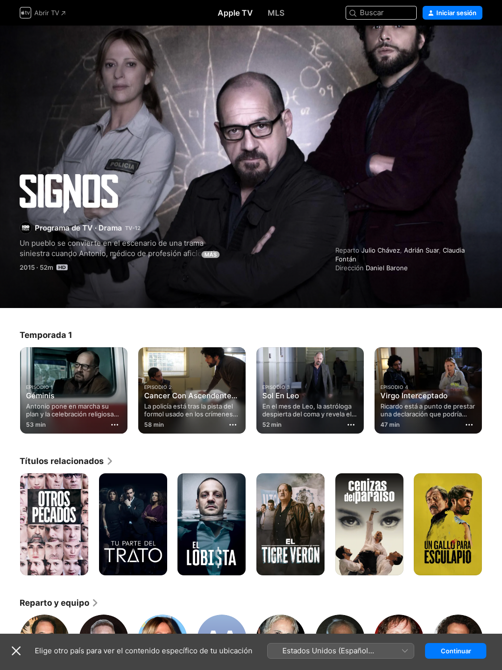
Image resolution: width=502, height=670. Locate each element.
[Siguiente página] (492, 388)
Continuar (456, 651)
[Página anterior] (10, 388)
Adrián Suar (421, 250)
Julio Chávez (380, 250)
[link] (67, 461)
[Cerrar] (16, 650)
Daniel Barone (387, 268)
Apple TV (235, 13)
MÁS (210, 254)
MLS (276, 13)
